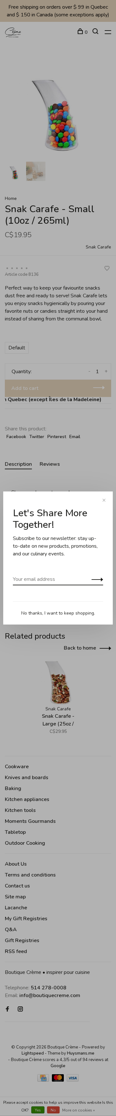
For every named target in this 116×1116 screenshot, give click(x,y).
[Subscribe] (95, 579)
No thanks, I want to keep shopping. (58, 613)
